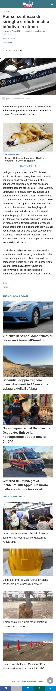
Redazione (7, 42)
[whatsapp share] (39, 688)
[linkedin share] (28, 688)
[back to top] (50, 680)
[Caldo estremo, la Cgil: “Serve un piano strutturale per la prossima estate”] (28, 562)
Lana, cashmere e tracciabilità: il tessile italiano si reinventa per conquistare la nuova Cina (25, 537)
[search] (51, 4)
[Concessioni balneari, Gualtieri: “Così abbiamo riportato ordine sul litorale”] (28, 647)
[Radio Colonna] (27, 4)
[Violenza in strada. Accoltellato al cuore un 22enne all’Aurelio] (28, 317)
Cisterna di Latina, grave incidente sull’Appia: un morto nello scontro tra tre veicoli (25, 485)
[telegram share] (50, 688)
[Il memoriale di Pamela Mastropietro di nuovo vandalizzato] (28, 605)
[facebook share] (5, 688)
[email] (16, 688)
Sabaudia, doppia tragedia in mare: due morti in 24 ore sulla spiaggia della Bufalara (25, 384)
